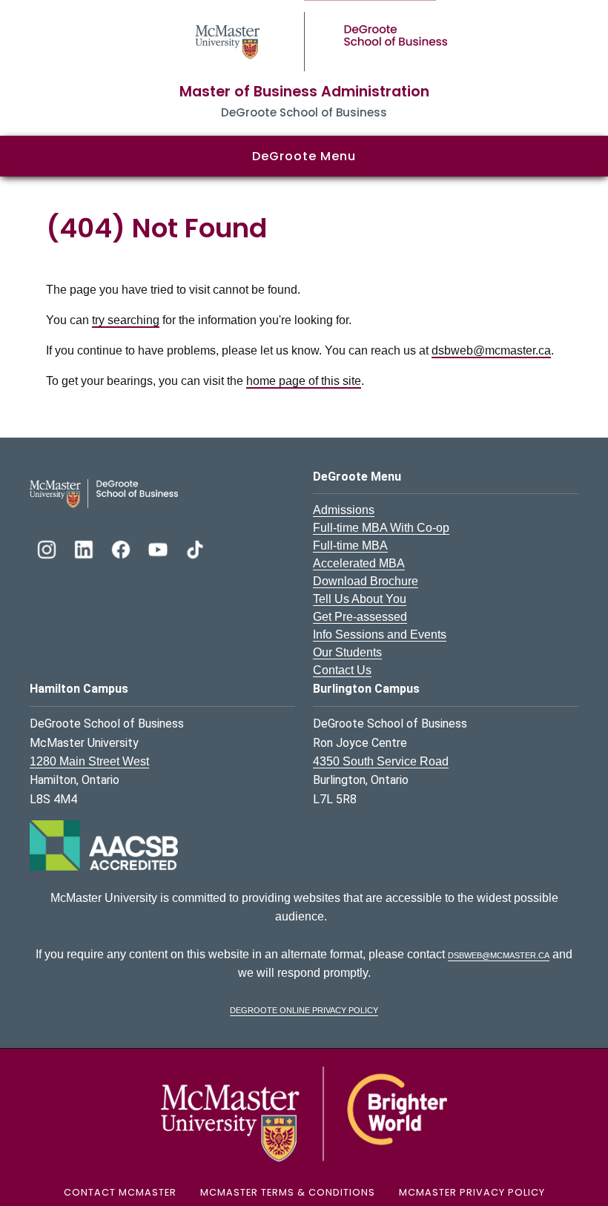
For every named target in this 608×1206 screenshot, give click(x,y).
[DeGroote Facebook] (122, 548)
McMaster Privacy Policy (472, 1192)
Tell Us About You (359, 599)
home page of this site (303, 381)
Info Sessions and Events (379, 634)
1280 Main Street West (89, 761)
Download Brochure (365, 581)
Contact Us (342, 670)
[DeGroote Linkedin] (85, 548)
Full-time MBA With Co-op (381, 527)
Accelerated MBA (359, 563)
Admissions (343, 510)
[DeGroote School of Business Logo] (104, 493)
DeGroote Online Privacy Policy (304, 1009)
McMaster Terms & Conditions (287, 1192)
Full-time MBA (350, 545)
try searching (125, 320)
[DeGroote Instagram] (48, 548)
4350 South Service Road (381, 761)
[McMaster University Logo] (304, 1113)
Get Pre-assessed (360, 616)
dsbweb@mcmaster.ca (491, 350)
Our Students (347, 652)
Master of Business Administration (304, 92)
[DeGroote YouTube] (159, 548)
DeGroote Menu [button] (304, 156)
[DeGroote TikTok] (195, 548)
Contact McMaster (120, 1192)
